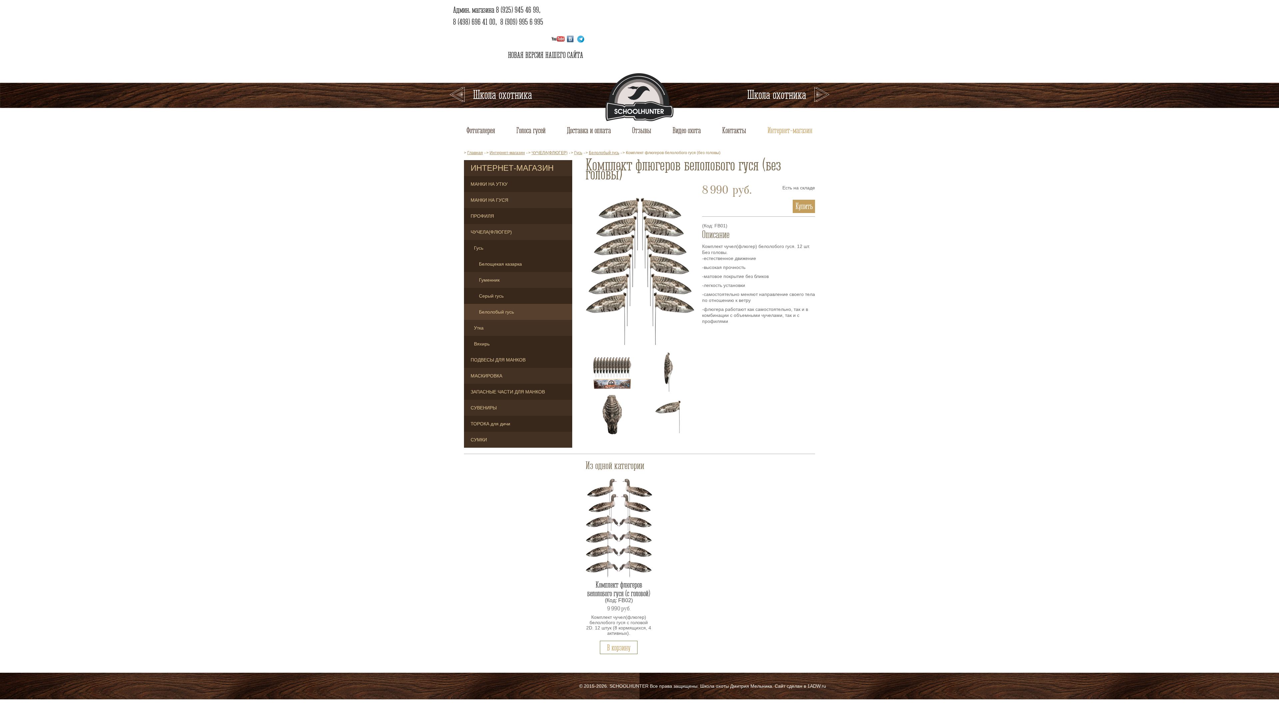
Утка (479, 328)
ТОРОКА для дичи (490, 423)
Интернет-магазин (789, 130)
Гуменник (489, 280)
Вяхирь (482, 344)
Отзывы (641, 130)
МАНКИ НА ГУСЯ (489, 200)
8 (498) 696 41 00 (474, 21)
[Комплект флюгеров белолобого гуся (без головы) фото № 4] (612, 414)
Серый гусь (491, 296)
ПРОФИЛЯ (482, 216)
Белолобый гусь (496, 312)
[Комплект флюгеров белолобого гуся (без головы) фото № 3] (668, 372)
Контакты (734, 130)
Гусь (478, 248)
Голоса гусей (531, 130)
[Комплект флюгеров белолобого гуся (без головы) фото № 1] (640, 267)
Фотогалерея (481, 130)
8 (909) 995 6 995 (521, 21)
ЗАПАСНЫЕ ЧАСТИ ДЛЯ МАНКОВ (508, 391)
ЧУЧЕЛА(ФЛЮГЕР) (491, 232)
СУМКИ (479, 439)
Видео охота (686, 130)
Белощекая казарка (500, 264)
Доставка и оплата (589, 130)
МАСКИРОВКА (486, 375)
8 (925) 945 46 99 (517, 9)
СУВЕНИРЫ (484, 407)
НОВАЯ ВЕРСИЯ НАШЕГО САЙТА (544, 55)
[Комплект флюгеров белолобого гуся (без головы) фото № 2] (612, 372)
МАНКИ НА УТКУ (489, 184)
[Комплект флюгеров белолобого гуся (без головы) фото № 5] (668, 414)
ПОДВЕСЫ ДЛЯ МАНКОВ (498, 359)
